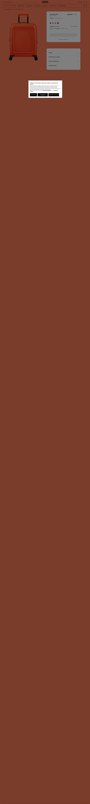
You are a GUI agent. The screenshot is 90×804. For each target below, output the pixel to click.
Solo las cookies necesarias (43, 95)
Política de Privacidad (47, 90)
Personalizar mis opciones (53, 94)
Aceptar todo (33, 94)
